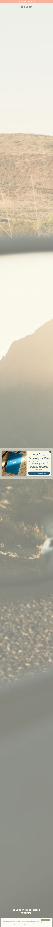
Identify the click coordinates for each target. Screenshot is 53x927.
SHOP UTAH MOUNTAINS (39, 473)
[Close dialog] (50, 452)
